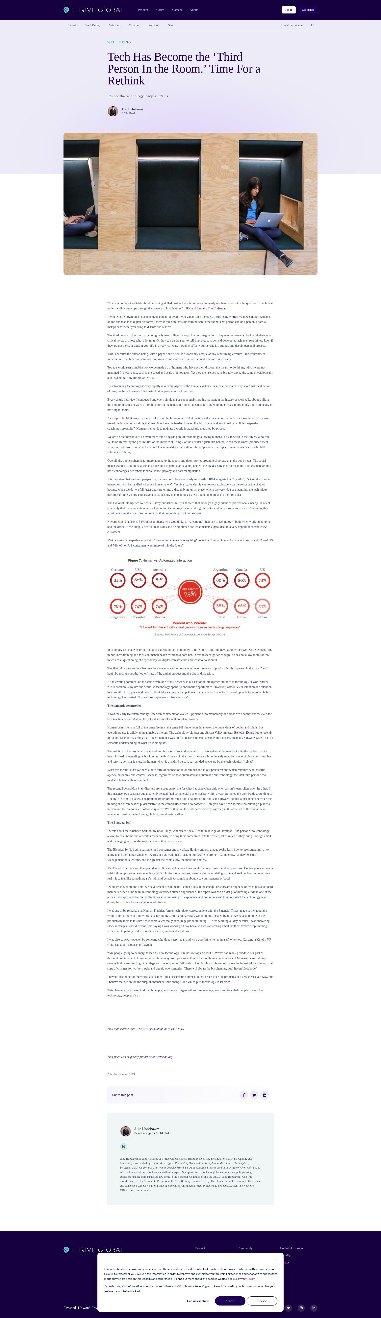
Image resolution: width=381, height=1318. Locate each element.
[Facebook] (244, 1094)
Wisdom (114, 25)
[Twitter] (254, 1094)
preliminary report (158, 798)
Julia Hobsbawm (132, 109)
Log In (288, 9)
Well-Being (92, 25)
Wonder (134, 25)
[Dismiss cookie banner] (276, 1261)
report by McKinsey (126, 418)
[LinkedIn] (264, 1094)
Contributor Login (291, 1248)
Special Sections (290, 25)
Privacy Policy (246, 1278)
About (194, 9)
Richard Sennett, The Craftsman (206, 308)
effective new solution (245, 316)
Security (285, 1255)
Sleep (171, 25)
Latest (72, 25)
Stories (160, 9)
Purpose (153, 25)
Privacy (285, 1262)
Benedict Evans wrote (248, 732)
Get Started (308, 9)
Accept (230, 1301)
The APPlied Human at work (155, 1028)
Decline (262, 1301)
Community (245, 1248)
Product (143, 9)
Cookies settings (198, 1301)
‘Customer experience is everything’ (174, 540)
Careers (177, 9)
